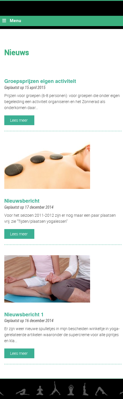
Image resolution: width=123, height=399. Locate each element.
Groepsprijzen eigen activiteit (40, 81)
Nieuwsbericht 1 (24, 314)
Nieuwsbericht (21, 200)
